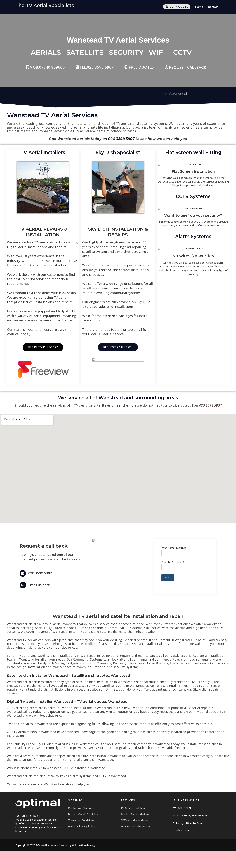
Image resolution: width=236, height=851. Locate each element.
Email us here (39, 585)
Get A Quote (178, 6)
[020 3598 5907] (23, 573)
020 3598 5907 (40, 573)
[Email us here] (23, 585)
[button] (139, 67)
